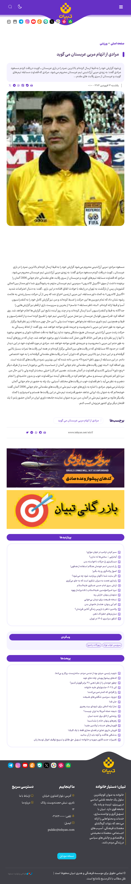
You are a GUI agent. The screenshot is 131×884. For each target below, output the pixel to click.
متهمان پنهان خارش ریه (105, 595)
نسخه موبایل (67, 856)
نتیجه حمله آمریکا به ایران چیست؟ (100, 711)
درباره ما (26, 803)
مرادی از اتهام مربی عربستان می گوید (88, 54)
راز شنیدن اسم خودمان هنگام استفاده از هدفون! (93, 566)
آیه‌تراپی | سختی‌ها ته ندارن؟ (103, 557)
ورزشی (103, 43)
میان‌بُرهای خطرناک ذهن (105, 614)
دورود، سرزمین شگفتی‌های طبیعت (100, 697)
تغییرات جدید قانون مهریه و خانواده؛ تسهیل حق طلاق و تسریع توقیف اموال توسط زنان (75, 740)
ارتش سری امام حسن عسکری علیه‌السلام (97, 585)
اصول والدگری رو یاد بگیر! (104, 571)
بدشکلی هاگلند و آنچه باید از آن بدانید (98, 735)
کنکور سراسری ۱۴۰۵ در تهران (103, 618)
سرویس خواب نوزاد (112, 645)
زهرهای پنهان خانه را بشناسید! (102, 721)
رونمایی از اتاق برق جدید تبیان (102, 716)
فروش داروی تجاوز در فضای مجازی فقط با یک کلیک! (92, 730)
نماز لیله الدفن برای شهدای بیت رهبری (98, 706)
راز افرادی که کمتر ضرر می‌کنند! (102, 692)
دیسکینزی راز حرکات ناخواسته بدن (100, 561)
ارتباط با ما (24, 796)
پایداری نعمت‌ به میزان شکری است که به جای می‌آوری (91, 581)
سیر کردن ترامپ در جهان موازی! (101, 552)
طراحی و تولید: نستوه (17, 873)
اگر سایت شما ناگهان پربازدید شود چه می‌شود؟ (94, 576)
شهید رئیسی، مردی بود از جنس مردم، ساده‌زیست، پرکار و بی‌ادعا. (86, 673)
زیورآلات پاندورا (93, 645)
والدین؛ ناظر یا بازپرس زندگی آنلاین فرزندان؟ (96, 609)
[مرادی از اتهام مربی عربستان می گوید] (65, 158)
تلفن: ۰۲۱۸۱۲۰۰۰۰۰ (61, 816)
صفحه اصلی (117, 43)
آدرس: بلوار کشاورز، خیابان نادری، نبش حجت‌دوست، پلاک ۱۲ (58, 803)
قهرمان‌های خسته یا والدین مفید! (100, 725)
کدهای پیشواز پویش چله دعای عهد (100, 678)
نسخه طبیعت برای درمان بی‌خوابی (100, 599)
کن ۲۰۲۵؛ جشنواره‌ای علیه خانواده (100, 687)
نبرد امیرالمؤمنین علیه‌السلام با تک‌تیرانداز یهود (94, 590)
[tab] (65, 537)
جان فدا (113, 702)
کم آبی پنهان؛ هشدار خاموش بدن (100, 604)
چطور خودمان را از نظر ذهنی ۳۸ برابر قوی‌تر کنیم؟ (93, 683)
